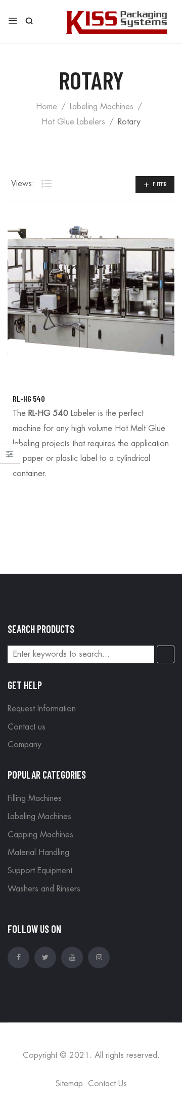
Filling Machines (35, 798)
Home (46, 107)
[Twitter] (45, 957)
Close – (10, 457)
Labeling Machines (101, 107)
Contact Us (107, 1084)
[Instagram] (99, 957)
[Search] (165, 654)
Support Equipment (40, 871)
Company (24, 745)
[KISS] (116, 21)
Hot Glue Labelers (73, 122)
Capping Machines (40, 835)
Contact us (27, 727)
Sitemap (69, 1084)
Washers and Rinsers (44, 889)
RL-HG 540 (29, 398)
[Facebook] (18, 957)
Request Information (42, 709)
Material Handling (38, 852)
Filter (160, 184)
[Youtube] (72, 957)
